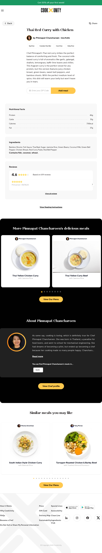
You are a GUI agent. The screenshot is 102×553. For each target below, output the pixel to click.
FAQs (2, 515)
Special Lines (56, 506)
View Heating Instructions (51, 207)
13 (65, 478)
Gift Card (43, 511)
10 (57, 478)
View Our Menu (51, 299)
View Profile (65, 38)
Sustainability (45, 520)
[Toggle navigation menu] (2, 10)
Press (41, 506)
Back (9, 23)
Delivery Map (44, 515)
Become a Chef (6, 520)
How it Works (6, 506)
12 (63, 478)
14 (68, 478)
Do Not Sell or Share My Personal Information (19, 525)
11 (60, 478)
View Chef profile (51, 386)
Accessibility (56, 511)
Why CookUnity (7, 511)
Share (94, 23)
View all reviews (51, 194)
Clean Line (55, 515)
